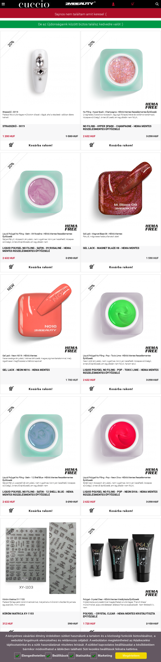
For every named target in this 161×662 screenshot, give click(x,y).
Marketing (105, 655)
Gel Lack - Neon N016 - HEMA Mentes (26, 369)
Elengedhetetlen (33, 655)
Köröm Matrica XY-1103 (18, 613)
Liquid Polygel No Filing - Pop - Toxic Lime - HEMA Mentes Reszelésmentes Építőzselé (120, 371)
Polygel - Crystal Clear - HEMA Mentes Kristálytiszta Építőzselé (119, 615)
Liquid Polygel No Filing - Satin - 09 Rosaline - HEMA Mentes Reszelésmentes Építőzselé (37, 249)
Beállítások (60, 655)
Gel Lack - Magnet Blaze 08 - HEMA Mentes (111, 248)
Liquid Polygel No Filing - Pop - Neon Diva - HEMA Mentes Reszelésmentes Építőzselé (120, 493)
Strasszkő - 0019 (14, 126)
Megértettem (131, 655)
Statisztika (83, 655)
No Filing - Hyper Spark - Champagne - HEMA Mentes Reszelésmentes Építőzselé (117, 128)
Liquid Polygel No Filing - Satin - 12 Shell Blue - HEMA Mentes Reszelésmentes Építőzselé (38, 493)
